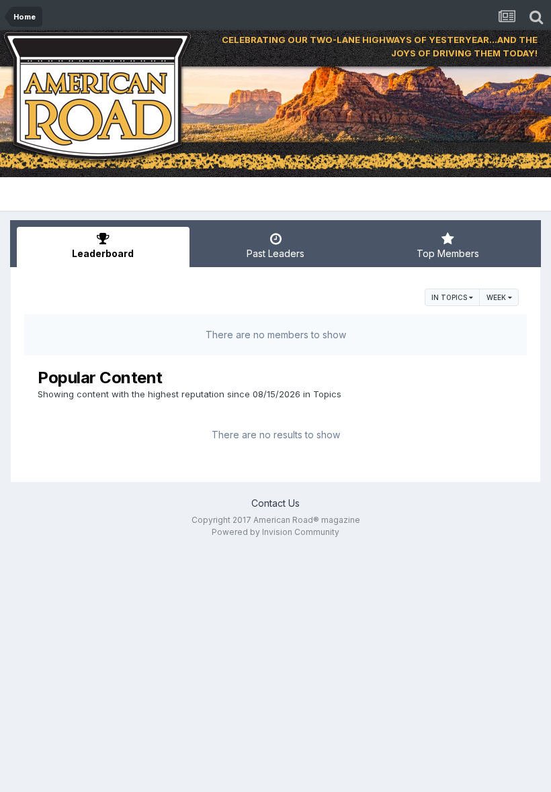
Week (497, 297)
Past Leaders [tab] (275, 253)
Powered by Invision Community (275, 532)
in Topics (450, 297)
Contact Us (275, 503)
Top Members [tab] (448, 253)
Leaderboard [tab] (103, 253)
